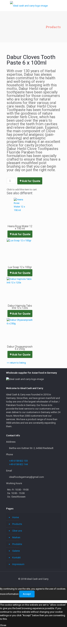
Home (15, 517)
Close (3, 625)
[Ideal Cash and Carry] (29, 5)
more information (9, 594)
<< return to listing (16, 362)
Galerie (16, 550)
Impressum (18, 564)
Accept (27, 594)
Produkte (17, 544)
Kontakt (16, 557)
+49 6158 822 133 (18, 460)
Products (17, 524)
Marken (16, 537)
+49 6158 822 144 (18, 464)
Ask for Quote (31, 181)
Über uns (17, 530)
